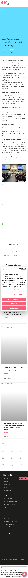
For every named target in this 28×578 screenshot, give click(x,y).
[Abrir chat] (24, 574)
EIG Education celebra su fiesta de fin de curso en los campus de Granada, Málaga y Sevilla (14, 369)
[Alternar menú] (25, 3)
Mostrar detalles (18, 294)
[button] (5, 251)
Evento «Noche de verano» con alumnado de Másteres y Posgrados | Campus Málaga (13, 312)
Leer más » (6, 317)
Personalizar (13, 303)
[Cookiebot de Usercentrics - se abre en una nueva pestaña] (19, 269)
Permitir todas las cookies (14, 299)
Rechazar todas (14, 308)
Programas (7, 495)
